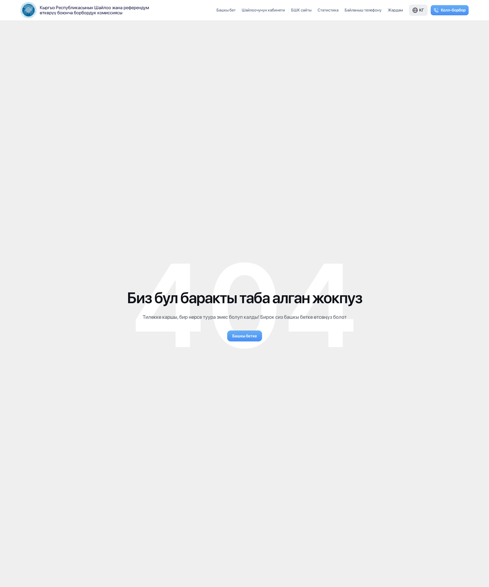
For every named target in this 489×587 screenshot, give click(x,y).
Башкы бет (226, 10)
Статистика (328, 10)
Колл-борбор (453, 10)
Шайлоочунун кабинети (263, 10)
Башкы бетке (244, 336)
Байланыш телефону (363, 10)
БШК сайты (301, 10)
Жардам (395, 10)
